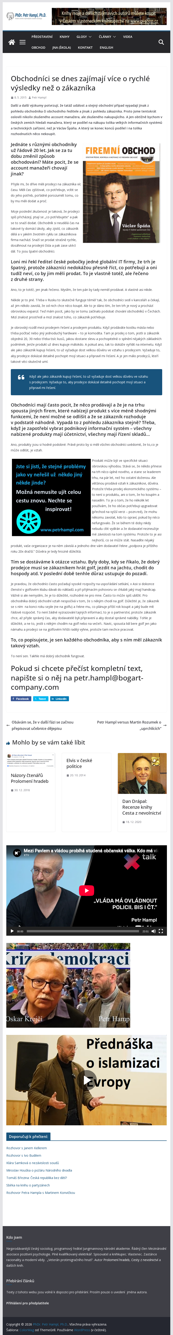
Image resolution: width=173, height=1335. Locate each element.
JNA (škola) (61, 47)
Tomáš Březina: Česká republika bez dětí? (36, 1178)
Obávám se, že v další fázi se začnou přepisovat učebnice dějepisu (42, 725)
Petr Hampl (39, 97)
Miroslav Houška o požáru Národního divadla (39, 1170)
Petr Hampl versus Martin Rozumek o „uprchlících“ (129, 725)
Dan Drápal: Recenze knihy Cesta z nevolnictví (141, 807)
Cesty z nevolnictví (145, 1260)
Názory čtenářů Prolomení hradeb (29, 778)
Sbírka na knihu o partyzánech (28, 1185)
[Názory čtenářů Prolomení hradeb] (30, 756)
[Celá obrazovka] (161, 931)
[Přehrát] (12, 931)
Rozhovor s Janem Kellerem (26, 1148)
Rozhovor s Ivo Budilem (23, 1155)
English (106, 47)
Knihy (64, 36)
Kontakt (85, 47)
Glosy (82, 36)
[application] (86, 890)
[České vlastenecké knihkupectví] (109, 10)
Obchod (38, 47)
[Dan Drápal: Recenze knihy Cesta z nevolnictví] (142, 756)
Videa (127, 36)
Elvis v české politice (79, 763)
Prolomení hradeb (116, 1260)
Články (105, 36)
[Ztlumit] (153, 931)
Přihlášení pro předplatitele (27, 1303)
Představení (42, 36)
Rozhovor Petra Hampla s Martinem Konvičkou (40, 1192)
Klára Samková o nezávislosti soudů (32, 1163)
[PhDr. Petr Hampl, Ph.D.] (11, 42)
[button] (89, 37)
